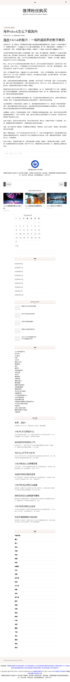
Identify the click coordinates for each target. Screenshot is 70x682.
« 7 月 (16, 246)
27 (28, 238)
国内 (56, 49)
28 (32, 238)
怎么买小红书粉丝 (20, 391)
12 (24, 230)
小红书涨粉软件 (19, 397)
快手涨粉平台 (55, 668)
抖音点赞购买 (28, 668)
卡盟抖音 (17, 412)
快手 (16, 366)
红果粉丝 (17, 378)
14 (31, 230)
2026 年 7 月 (19, 267)
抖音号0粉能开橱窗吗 (27, 321)
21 (31, 234)
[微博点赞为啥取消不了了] (7, 184)
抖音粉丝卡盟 (38, 673)
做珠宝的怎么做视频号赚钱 (27, 495)
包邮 (16, 574)
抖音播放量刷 (19, 387)
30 (39, 238)
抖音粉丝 (57, 671)
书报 (16, 551)
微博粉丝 (17, 364)
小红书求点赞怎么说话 (25, 506)
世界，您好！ (21, 422)
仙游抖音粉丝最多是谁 (25, 474)
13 (27, 230)
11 (20, 230)
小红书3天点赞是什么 (24, 431)
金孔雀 (17, 578)
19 (24, 234)
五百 (16, 570)
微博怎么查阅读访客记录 (28, 329)
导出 (16, 636)
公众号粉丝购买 (39, 666)
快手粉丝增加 (46, 668)
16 (39, 230)
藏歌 (16, 628)
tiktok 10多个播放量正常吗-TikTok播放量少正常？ (29, 338)
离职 (16, 640)
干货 (16, 632)
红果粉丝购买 (58, 666)
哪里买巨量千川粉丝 (21, 410)
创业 (16, 547)
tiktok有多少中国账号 (54, 206)
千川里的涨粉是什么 (21, 395)
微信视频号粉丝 (19, 668)
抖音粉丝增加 (37, 668)
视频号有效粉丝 (19, 385)
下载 (23, 49)
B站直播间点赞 (19, 399)
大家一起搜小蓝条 (20, 408)
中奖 (16, 620)
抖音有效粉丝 (19, 370)
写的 (16, 555)
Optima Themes (18, 660)
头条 (16, 358)
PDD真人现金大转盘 (21, 403)
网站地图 (30, 673)
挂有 (16, 562)
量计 (16, 539)
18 (20, 234)
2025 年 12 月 (19, 295)
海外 (6, 40)
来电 (16, 643)
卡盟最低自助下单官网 (19, 35)
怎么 (16, 153)
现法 (16, 647)
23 (39, 234)
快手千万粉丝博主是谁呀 (28, 314)
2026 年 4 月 (19, 279)
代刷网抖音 (18, 393)
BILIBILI (17, 353)
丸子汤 (17, 586)
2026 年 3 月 (19, 283)
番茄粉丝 (17, 376)
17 (16, 234)
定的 (16, 593)
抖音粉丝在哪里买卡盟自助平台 (24, 401)
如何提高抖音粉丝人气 (25, 442)
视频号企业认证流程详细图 (29, 306)
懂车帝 (17, 368)
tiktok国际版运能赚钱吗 (33, 206)
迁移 (16, 609)
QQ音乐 (17, 356)
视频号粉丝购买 (49, 666)
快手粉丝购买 (20, 666)
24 (17, 238)
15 (35, 230)
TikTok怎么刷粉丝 (9, 27)
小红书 (17, 360)
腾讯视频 (17, 383)
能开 (16, 601)
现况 (16, 613)
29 (35, 238)
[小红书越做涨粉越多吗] (63, 184)
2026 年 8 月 (19, 264)
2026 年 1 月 (18, 291)
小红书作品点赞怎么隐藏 (26, 485)
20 (28, 234)
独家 (16, 558)
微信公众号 (18, 362)
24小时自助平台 (20, 351)
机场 (16, 582)
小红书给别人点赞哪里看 (26, 463)
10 (16, 230)
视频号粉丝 (18, 389)
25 (20, 238)
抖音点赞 (17, 372)
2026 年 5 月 (19, 275)
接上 (16, 543)
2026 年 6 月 (19, 271)
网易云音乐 (18, 381)
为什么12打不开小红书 (25, 453)
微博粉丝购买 (35, 10)
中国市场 (17, 535)
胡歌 (16, 589)
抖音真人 (17, 406)
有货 (16, 624)
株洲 (16, 616)
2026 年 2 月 (19, 287)
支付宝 (17, 374)
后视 (16, 605)
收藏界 (17, 566)
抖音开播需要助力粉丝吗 (26, 517)
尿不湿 (17, 597)
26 (24, 238)
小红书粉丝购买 (29, 666)
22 (35, 234)
